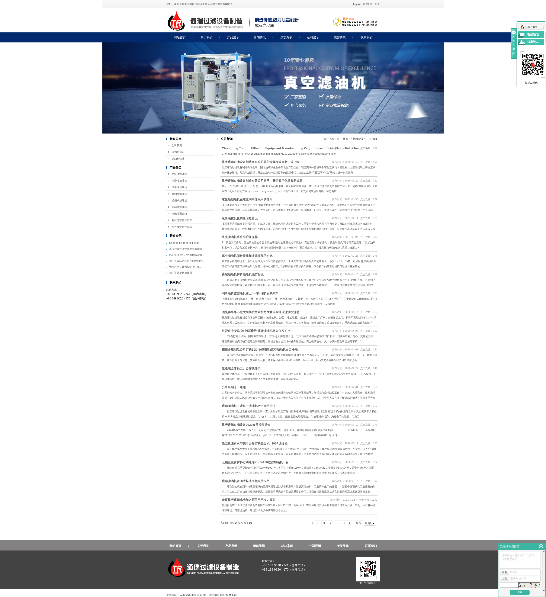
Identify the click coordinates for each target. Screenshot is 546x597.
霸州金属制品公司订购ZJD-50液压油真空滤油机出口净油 (263, 349)
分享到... (533, 42)
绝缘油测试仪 (179, 213)
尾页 (358, 523)
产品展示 (233, 37)
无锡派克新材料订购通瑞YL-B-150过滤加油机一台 (259, 462)
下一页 (347, 523)
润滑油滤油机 (179, 180)
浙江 (205, 595)
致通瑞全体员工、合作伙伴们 (241, 368)
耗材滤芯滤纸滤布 (182, 220)
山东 (216, 595)
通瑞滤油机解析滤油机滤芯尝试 (246, 274)
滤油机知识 (178, 152)
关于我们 (206, 37)
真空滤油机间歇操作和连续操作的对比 (247, 255)
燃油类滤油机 (179, 193)
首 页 (346, 138)
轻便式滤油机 (179, 200)
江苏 (199, 595)
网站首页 (180, 37)
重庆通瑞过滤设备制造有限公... (186, 248)
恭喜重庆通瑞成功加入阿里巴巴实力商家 (249, 499)
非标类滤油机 (179, 207)
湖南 (188, 595)
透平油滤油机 (179, 187)
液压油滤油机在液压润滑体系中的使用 (247, 199)
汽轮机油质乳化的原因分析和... (186, 254)
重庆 (193, 595)
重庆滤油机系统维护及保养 (240, 237)
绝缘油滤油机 (179, 174)
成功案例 (286, 37)
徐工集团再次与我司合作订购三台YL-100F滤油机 (258, 443)
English (357, 4)
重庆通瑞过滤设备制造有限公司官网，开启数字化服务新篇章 (262, 180)
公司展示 (313, 37)
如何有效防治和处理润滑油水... (186, 260)
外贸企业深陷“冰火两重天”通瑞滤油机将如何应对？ (259, 331)
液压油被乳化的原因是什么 (240, 218)
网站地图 (368, 4)
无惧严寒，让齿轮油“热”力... (185, 266)
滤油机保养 (178, 158)
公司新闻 (177, 145)
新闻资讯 (260, 37)
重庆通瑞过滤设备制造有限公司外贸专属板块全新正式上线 (260, 162)
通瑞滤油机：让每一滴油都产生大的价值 (252, 406)
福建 (228, 595)
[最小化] (541, 546)
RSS (377, 4)
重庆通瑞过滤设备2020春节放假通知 (246, 424)
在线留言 (533, 34)
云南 (182, 595)
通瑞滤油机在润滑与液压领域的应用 (249, 481)
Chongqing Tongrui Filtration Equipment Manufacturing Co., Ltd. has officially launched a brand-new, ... (298, 148)
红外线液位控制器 (182, 226)
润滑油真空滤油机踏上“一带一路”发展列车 (250, 293)
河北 (211, 595)
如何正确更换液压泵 (180, 272)
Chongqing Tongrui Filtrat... (184, 242)
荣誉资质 (340, 37)
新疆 (234, 595)
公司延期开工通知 (234, 387)
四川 (222, 595)
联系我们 (366, 37)
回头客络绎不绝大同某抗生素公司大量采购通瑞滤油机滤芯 (260, 312)
